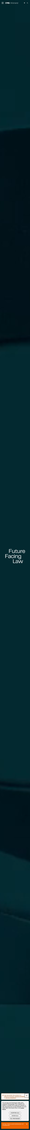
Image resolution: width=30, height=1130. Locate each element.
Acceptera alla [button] (15, 1112)
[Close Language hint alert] (27, 1095)
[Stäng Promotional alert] (27, 1124)
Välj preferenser (15, 1118)
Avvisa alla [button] (15, 1115)
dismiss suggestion (11, 1098)
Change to (19, 1096)
